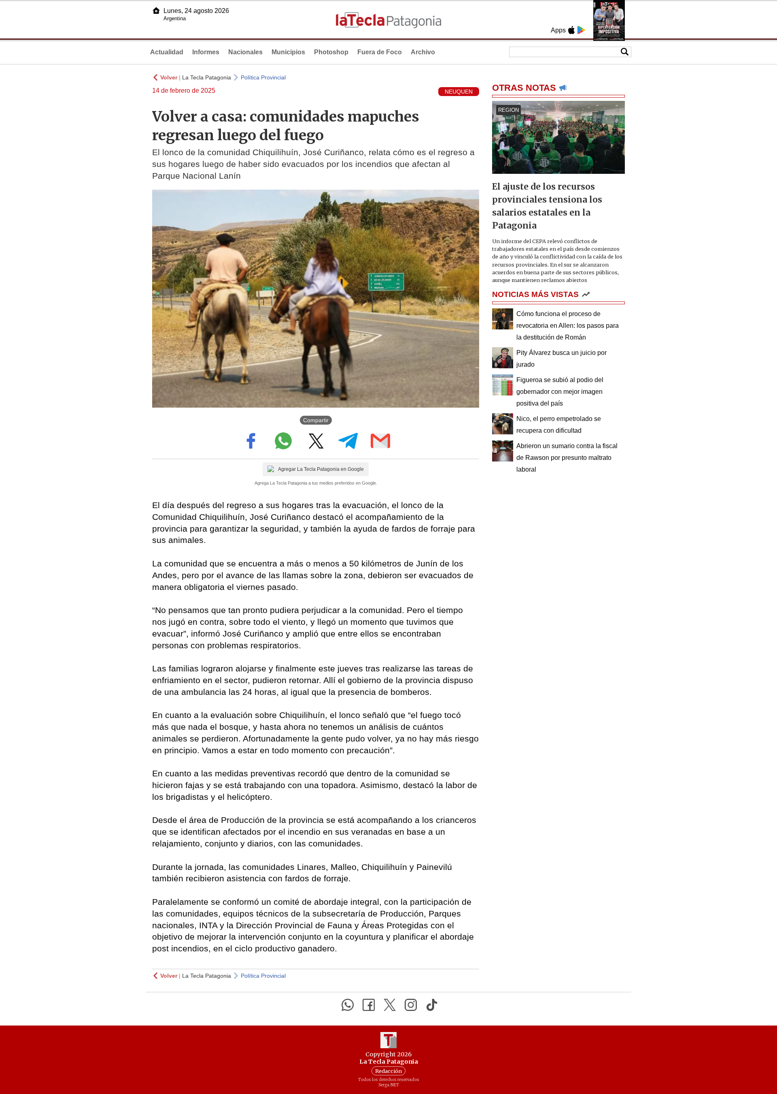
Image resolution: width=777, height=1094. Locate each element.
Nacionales (245, 52)
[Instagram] (410, 1005)
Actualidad (166, 52)
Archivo (423, 52)
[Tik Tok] (431, 1005)
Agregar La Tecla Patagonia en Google (321, 469)
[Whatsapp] (347, 1005)
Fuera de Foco (379, 52)
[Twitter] (389, 1005)
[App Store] (571, 30)
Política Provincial (263, 77)
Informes (205, 52)
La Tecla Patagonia (206, 77)
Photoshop (331, 52)
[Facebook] (368, 1005)
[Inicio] (156, 10)
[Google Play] (581, 30)
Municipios (288, 52)
